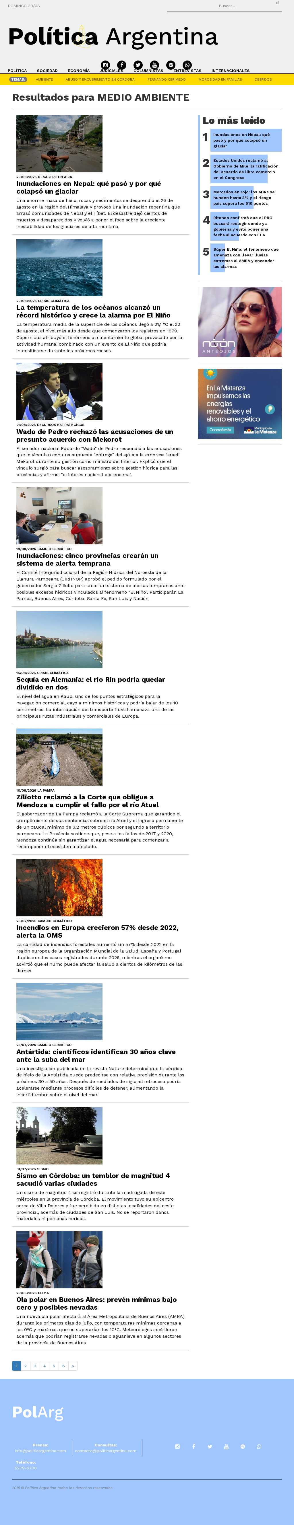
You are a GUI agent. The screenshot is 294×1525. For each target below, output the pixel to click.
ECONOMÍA (79, 70)
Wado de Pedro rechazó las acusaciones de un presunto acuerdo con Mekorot (94, 435)
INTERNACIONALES (231, 70)
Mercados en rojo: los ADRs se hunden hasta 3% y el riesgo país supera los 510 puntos (244, 198)
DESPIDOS (263, 79)
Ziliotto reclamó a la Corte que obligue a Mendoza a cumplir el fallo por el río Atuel (87, 801)
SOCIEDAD (47, 70)
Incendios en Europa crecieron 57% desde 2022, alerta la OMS (97, 931)
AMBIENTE (44, 79)
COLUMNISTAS (148, 70)
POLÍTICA (17, 70)
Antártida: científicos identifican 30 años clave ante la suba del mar (96, 1056)
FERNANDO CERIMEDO (167, 79)
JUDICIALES (111, 70)
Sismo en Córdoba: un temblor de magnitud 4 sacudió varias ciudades (93, 1179)
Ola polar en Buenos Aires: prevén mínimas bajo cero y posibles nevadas (96, 1303)
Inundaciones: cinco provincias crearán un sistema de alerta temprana (87, 559)
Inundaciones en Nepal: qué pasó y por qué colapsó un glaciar (88, 187)
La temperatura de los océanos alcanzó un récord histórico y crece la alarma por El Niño (93, 311)
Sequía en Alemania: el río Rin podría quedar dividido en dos (90, 683)
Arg (37, 1412)
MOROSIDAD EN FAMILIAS (220, 79)
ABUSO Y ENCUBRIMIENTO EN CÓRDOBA (100, 79)
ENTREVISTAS (187, 70)
